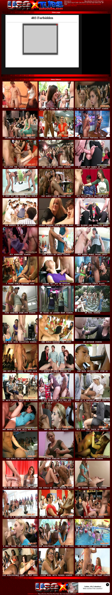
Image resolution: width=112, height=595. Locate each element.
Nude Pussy (74, 5)
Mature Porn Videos (80, 4)
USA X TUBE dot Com (77, 1)
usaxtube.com (32, 594)
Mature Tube (71, 4)
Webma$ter (80, 594)
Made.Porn (89, 4)
